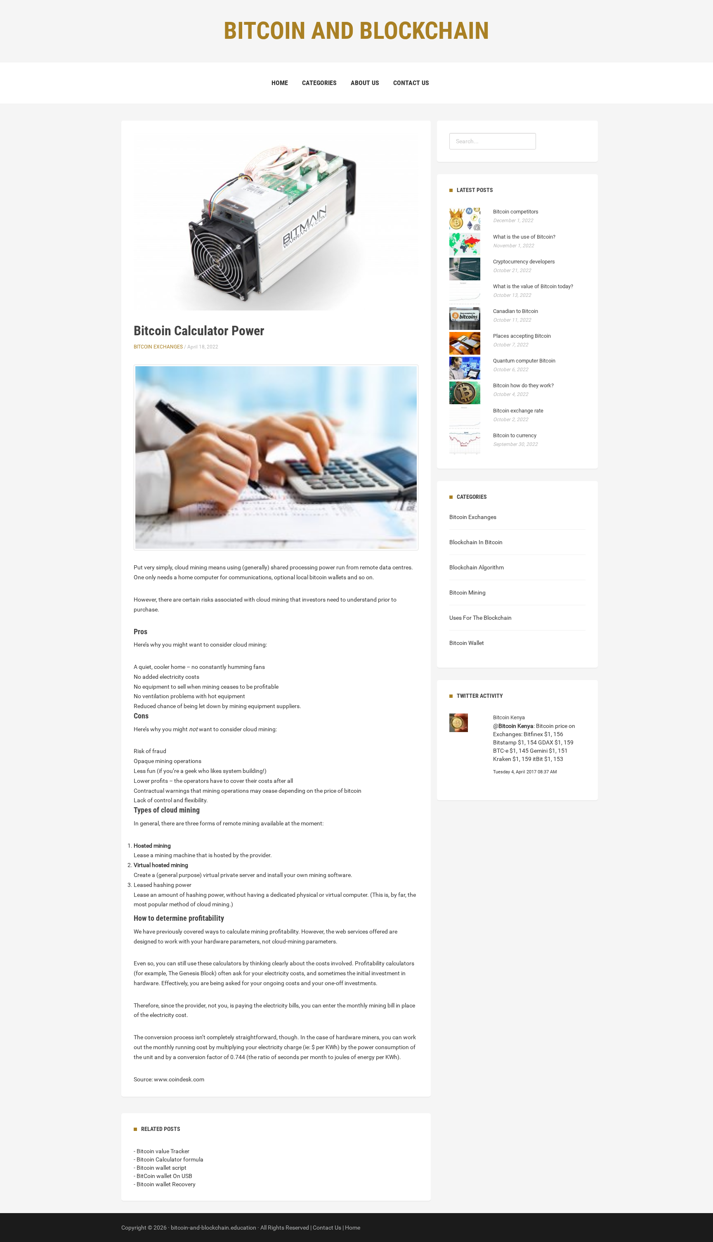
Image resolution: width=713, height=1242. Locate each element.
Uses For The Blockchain (480, 617)
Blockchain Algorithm (476, 567)
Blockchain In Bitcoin (476, 542)
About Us (365, 83)
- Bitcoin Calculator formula (168, 1159)
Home (280, 83)
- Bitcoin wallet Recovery (165, 1184)
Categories (319, 83)
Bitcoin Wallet (466, 643)
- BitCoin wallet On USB (163, 1176)
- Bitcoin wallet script (160, 1167)
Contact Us (411, 83)
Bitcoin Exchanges (158, 347)
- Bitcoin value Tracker (161, 1151)
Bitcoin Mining (467, 592)
